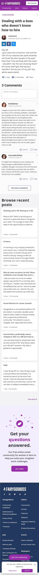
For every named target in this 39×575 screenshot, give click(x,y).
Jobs (17, 8)
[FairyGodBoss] (14, 489)
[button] (37, 15)
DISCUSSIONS (8, 15)
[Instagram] (9, 494)
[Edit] (37, 15)
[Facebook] (4, 494)
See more (32, 399)
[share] (27, 77)
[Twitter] (15, 494)
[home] (12, 4)
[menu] (2, 2)
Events (34, 8)
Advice (25, 8)
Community (6, 8)
